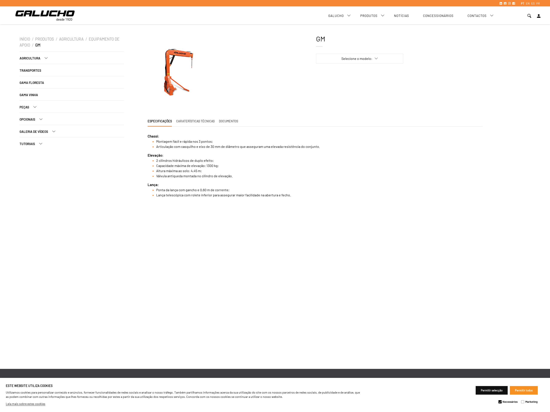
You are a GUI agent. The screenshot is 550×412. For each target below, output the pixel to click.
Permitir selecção (492, 390)
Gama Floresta (32, 83)
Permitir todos (524, 390)
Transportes (30, 70)
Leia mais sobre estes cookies (25, 404)
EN (528, 3)
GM (37, 45)
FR (538, 3)
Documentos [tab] (228, 121)
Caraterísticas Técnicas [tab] (195, 121)
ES (533, 3)
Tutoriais (28, 144)
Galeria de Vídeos (34, 131)
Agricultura (71, 39)
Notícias (401, 16)
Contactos (477, 16)
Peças (25, 107)
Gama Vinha (29, 95)
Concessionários (438, 16)
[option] (181, 73)
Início (25, 39)
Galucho (336, 16)
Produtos (368, 16)
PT (522, 3)
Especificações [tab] (160, 121)
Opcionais (28, 119)
